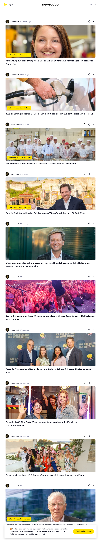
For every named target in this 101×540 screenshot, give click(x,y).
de (91, 4)
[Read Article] (50, 41)
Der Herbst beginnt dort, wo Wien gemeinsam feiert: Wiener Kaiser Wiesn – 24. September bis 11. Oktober (50, 318)
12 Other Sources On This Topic (19, 158)
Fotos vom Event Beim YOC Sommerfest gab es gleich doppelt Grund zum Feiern (45, 475)
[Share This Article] (89, 22)
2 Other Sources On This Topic (19, 207)
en (96, 4)
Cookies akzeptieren (83, 531)
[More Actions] (94, 22)
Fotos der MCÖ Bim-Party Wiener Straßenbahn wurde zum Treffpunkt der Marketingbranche (42, 424)
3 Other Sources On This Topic (19, 55)
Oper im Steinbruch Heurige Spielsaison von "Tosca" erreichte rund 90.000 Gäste (45, 213)
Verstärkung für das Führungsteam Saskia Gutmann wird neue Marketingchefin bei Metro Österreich (49, 62)
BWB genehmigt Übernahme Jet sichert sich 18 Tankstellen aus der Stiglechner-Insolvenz (49, 113)
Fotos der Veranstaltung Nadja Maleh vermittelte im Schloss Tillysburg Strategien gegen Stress (49, 371)
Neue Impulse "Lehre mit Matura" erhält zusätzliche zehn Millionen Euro (41, 163)
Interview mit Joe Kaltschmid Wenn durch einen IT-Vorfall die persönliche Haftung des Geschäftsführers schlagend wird (48, 265)
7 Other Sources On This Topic (19, 108)
